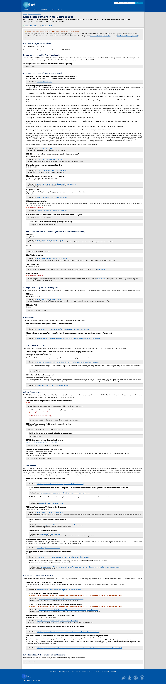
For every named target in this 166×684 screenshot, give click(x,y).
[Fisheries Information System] (123, 680)
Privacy (91, 672)
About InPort (53, 672)
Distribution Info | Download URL (49, 534)
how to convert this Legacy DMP (127, 36)
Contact (61, 672)
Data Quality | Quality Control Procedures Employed (53, 385)
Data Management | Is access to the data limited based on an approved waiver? (64, 493)
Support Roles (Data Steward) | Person (49, 299)
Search (44, 10)
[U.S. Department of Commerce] (141, 680)
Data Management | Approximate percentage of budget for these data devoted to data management (68, 338)
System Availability (81, 672)
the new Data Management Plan (100, 36)
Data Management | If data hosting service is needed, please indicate (61, 525)
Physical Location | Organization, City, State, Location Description (57, 621)
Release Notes (70, 672)
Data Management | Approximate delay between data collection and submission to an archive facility (68, 632)
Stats (52, 10)
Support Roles (101, 269)
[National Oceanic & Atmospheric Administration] (135, 680)
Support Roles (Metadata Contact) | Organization (52, 258)
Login (26, 10)
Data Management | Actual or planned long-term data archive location (59, 590)
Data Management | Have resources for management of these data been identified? (63, 329)
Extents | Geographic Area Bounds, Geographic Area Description (57, 184)
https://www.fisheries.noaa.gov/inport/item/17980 (41, 442)
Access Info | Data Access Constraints (51, 503)
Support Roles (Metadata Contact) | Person (50, 240)
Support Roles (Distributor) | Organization (50, 512)
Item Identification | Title (44, 82)
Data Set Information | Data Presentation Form (52, 197)
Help (60, 10)
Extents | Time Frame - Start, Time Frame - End (51, 170)
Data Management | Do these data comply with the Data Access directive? (60, 484)
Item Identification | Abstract (46, 148)
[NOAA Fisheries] (129, 680)
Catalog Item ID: (34, 14)
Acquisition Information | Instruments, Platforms (52, 211)
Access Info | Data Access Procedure (48, 548)
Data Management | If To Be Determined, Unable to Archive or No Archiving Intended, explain (68, 610)
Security (97, 672)
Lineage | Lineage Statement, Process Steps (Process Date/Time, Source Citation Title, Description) (68, 362)
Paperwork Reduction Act (108, 672)
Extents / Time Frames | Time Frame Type (50, 159)
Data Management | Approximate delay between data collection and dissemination (63, 557)
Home (25, 14)
